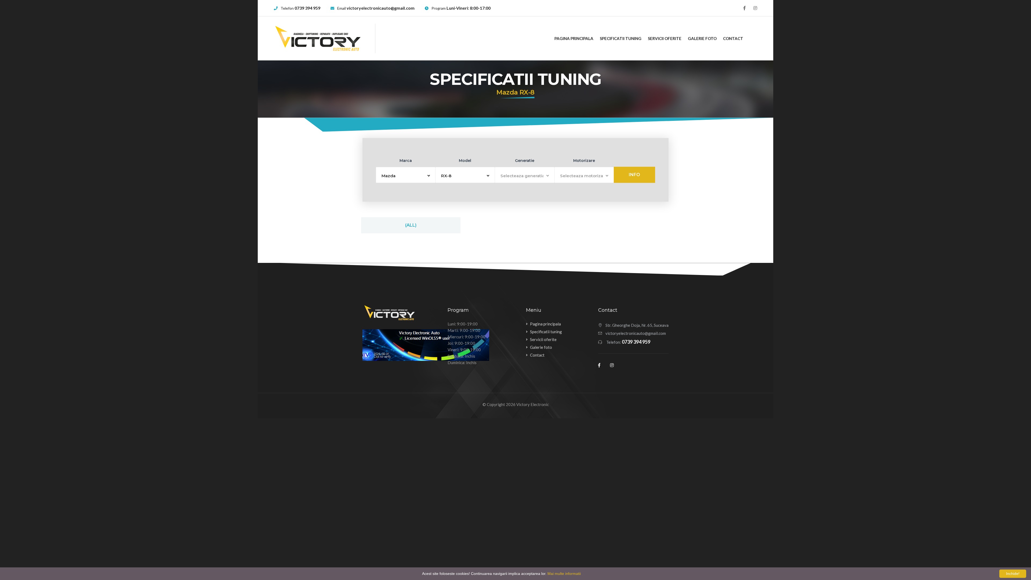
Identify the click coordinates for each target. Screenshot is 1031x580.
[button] (405, 175)
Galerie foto (702, 38)
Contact (733, 38)
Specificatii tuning (620, 38)
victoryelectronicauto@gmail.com (381, 7)
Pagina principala (573, 38)
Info (634, 174)
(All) (410, 225)
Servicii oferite (664, 38)
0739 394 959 (307, 7)
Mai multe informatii (564, 573)
